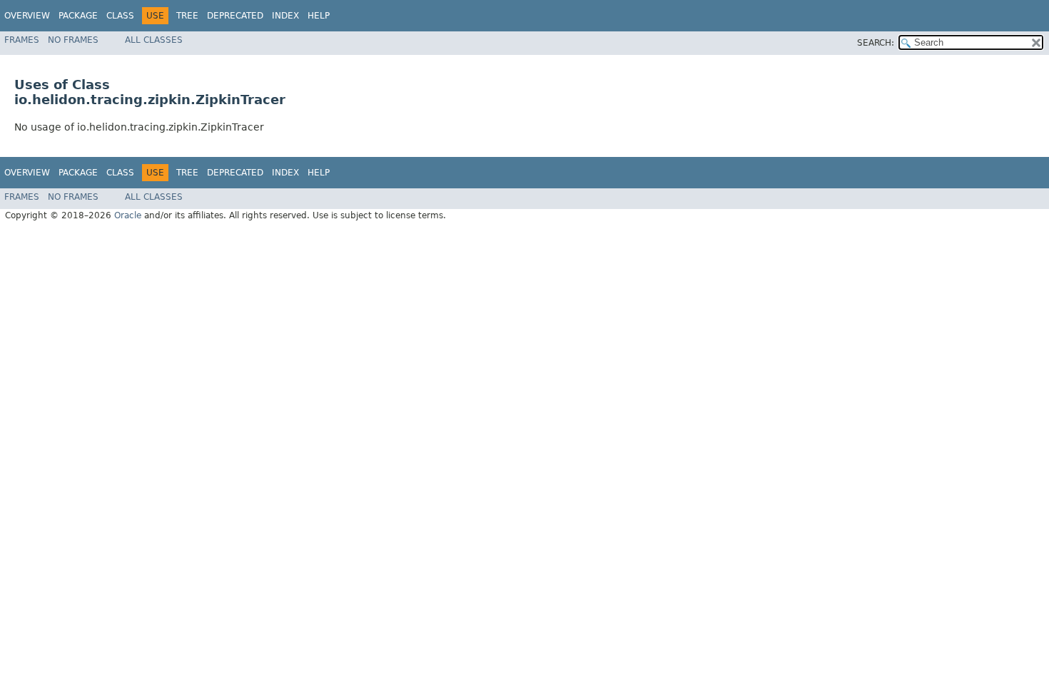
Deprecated (235, 16)
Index (285, 16)
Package (78, 16)
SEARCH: (875, 43)
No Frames (73, 40)
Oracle (127, 215)
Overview (27, 16)
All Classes (154, 40)
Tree (187, 16)
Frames (21, 40)
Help (319, 16)
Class (120, 16)
